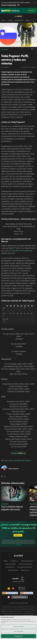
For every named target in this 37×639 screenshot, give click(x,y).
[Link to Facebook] (32, 50)
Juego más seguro (10, 564)
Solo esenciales (18, 631)
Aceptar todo (18, 636)
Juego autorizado (13, 570)
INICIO (3, 20)
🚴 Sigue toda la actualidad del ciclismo (16, 460)
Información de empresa (24, 567)
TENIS (27, 20)
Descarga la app (18, 453)
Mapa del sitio (25, 570)
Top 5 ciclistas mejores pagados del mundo (12, 508)
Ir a (16, 16)
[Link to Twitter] (35, 50)
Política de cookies (28, 615)
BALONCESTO (19, 20)
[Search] (33, 20)
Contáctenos (14, 561)
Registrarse (32, 10)
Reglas (6, 561)
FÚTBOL (10, 20)
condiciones (18, 544)
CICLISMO (4, 49)
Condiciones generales (25, 564)
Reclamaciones (10, 567)
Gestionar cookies (18, 626)
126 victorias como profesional (20, 251)
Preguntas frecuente (27, 561)
